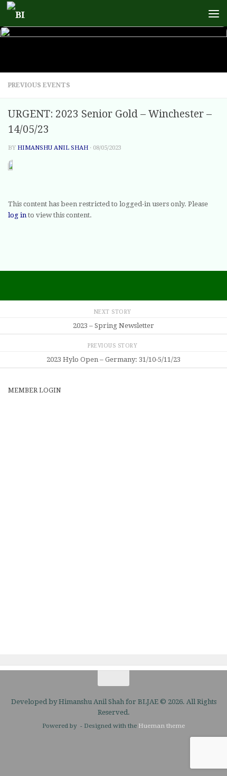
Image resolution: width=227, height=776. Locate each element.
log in (17, 215)
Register (168, 590)
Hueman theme (161, 725)
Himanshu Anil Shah (52, 147)
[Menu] (214, 13)
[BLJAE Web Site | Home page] (19, 13)
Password (28, 457)
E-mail (21, 412)
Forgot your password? (113, 622)
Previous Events (39, 85)
